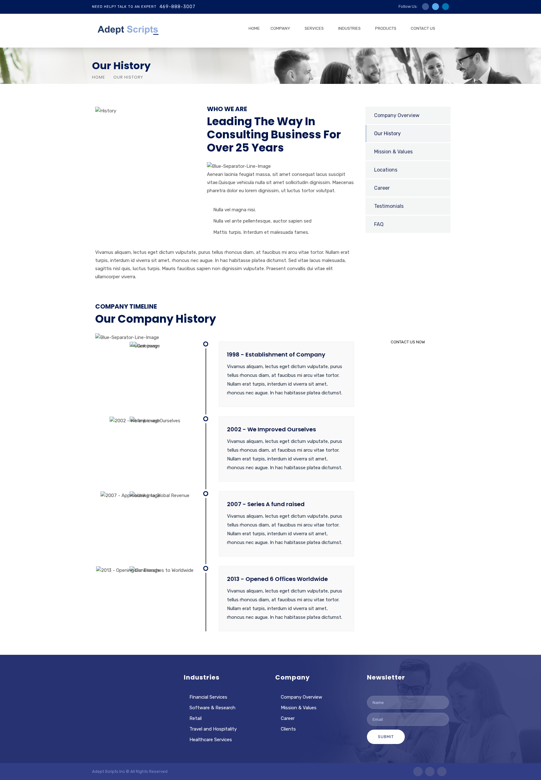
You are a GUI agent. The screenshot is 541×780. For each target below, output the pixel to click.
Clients (288, 729)
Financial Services (208, 697)
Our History (387, 133)
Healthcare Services (210, 739)
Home (98, 77)
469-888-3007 (177, 6)
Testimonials (389, 206)
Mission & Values (393, 152)
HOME (254, 28)
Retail (195, 718)
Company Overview (397, 115)
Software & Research (212, 708)
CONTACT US (423, 28)
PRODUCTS (385, 28)
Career (382, 188)
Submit (386, 736)
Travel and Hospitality (213, 729)
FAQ (379, 224)
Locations (385, 170)
